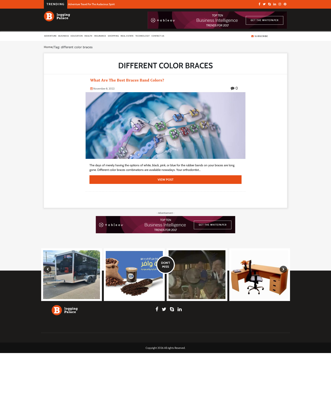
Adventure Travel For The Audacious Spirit (91, 4)
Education (77, 36)
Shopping (113, 36)
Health (88, 36)
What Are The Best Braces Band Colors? (127, 80)
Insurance (100, 36)
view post (166, 179)
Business (63, 36)
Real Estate (127, 36)
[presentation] (47, 269)
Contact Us (158, 36)
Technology (142, 36)
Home (48, 47)
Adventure (50, 36)
